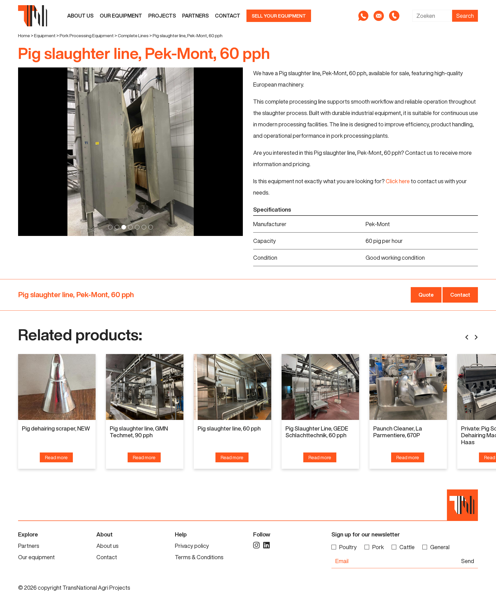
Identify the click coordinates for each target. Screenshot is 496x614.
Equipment (45, 35)
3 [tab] (123, 227)
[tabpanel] (130, 151)
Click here (398, 181)
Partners (195, 15)
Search (465, 16)
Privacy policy (192, 546)
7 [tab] (150, 227)
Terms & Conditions (199, 557)
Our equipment (121, 15)
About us (80, 15)
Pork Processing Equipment (87, 35)
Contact (227, 15)
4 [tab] (130, 227)
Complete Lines (133, 35)
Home (24, 35)
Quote (426, 294)
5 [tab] (137, 227)
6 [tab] (144, 227)
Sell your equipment (279, 15)
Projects (162, 15)
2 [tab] (117, 227)
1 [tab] (110, 227)
